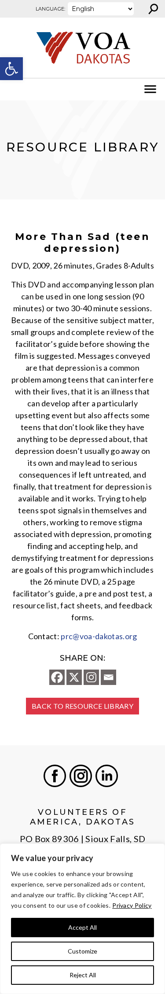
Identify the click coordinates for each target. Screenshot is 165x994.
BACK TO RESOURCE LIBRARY (82, 706)
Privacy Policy (131, 905)
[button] (11, 68)
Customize (82, 951)
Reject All (83, 975)
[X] (74, 677)
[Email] (108, 677)
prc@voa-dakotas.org (99, 636)
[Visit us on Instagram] (81, 776)
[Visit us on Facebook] (55, 776)
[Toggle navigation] (12, 89)
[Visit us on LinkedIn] (106, 776)
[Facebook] (57, 677)
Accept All (82, 927)
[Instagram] (91, 677)
